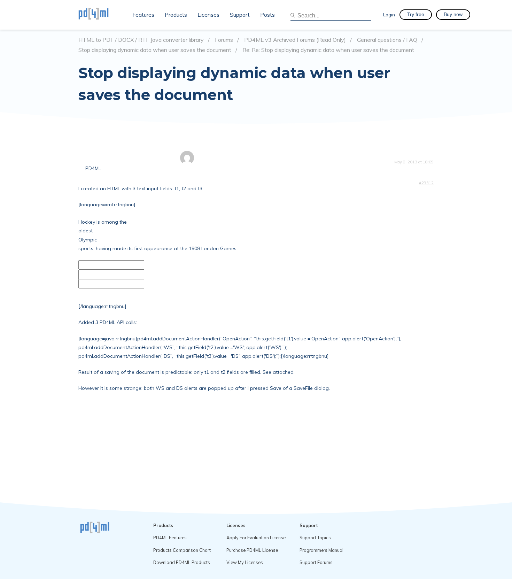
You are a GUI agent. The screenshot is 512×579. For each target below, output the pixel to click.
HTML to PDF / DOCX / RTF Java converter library (141, 40)
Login (389, 14)
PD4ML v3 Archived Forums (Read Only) (295, 40)
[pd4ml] (101, 14)
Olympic (87, 240)
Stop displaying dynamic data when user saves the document (154, 50)
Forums (224, 40)
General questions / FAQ (387, 40)
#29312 (426, 182)
